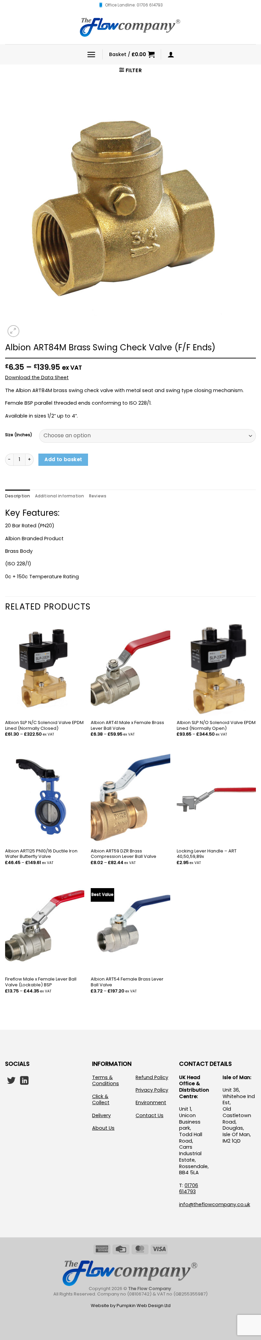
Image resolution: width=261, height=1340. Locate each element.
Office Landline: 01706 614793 (134, 5)
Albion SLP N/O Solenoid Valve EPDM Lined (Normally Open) (216, 725)
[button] (91, 55)
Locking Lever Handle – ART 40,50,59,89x (207, 854)
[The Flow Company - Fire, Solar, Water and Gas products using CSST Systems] (130, 27)
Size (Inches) (18, 435)
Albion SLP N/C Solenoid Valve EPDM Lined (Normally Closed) (44, 725)
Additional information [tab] (59, 496)
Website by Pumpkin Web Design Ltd (131, 1305)
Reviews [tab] (98, 496)
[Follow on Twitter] (11, 1081)
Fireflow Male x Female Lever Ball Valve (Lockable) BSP (40, 982)
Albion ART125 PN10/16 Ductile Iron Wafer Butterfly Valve (41, 854)
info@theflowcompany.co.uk (214, 1204)
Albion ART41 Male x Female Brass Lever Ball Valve (127, 725)
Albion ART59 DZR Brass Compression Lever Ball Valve (123, 854)
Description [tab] (17, 496)
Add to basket (63, 459)
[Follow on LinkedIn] (24, 1081)
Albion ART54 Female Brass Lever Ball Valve (127, 982)
